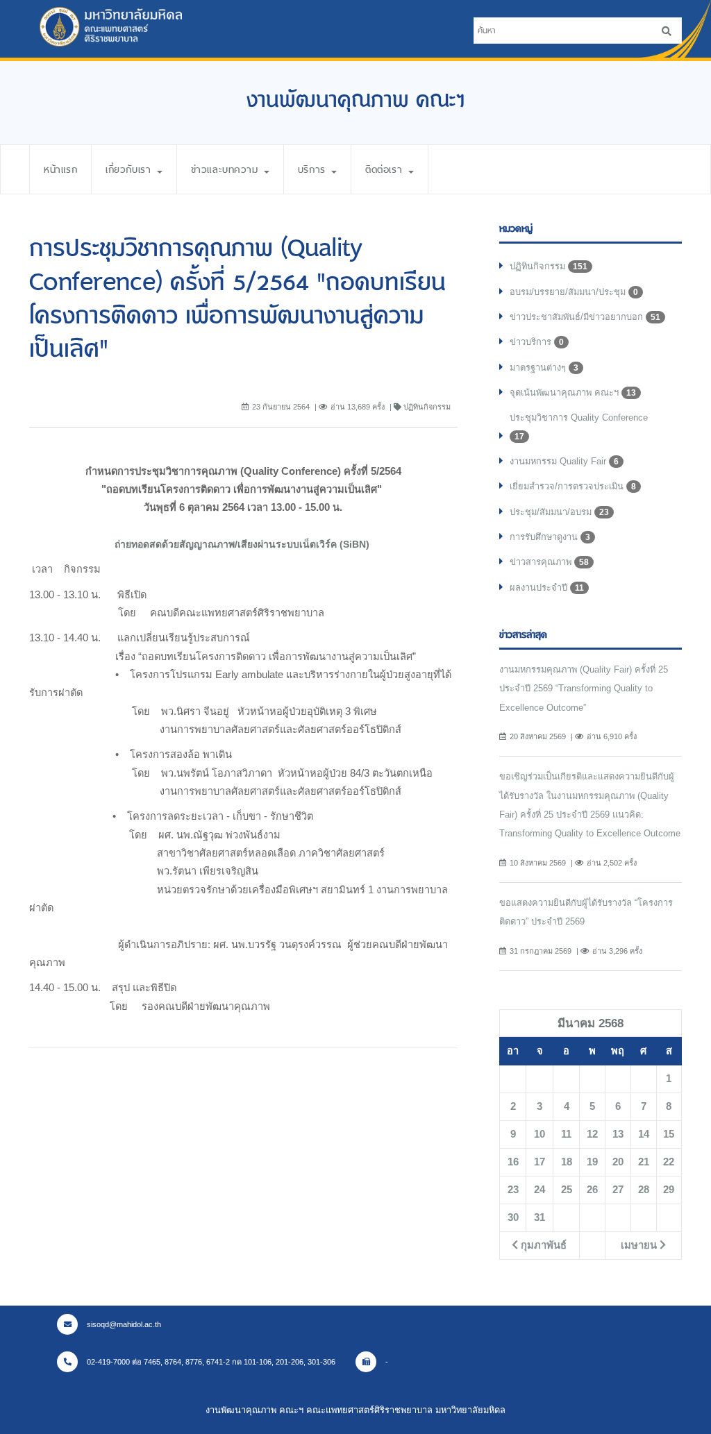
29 (668, 1189)
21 (643, 1161)
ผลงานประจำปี (547, 587)
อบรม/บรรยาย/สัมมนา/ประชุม (574, 292)
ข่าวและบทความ (226, 169)
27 (618, 1189)
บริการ (314, 169)
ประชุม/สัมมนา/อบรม (559, 512)
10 (539, 1134)
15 (668, 1134)
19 (592, 1161)
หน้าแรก (60, 169)
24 (539, 1189)
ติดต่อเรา (385, 169)
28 (643, 1189)
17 (539, 1161)
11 (566, 1134)
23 (513, 1189)
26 (592, 1189)
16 (513, 1161)
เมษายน (640, 1245)
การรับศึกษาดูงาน (550, 537)
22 (668, 1161)
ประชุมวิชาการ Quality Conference (579, 426)
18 (566, 1161)
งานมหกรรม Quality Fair (564, 461)
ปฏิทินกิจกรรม (548, 266)
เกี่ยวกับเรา (131, 169)
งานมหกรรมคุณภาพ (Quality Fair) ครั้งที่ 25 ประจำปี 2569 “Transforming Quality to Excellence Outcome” (583, 688)
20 (618, 1161)
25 (566, 1189)
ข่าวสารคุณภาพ (549, 562)
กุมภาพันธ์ (542, 1245)
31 (539, 1217)
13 (618, 1134)
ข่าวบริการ (537, 342)
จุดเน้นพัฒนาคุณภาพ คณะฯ (573, 392)
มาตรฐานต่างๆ (544, 367)
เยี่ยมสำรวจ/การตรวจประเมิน (573, 486)
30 (513, 1217)
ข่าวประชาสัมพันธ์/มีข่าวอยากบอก (585, 317)
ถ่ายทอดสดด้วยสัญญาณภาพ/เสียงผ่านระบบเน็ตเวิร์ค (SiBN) (243, 544)
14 (643, 1134)
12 (592, 1134)
